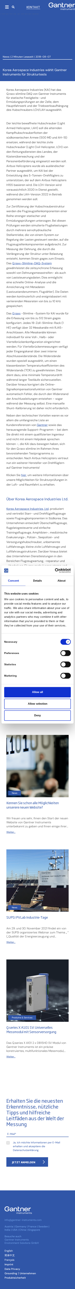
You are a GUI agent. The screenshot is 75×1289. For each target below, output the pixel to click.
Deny (37, 715)
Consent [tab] (13, 580)
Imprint (9, 1264)
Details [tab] (37, 580)
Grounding (11, 1273)
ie (24, 475)
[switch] (64, 653)
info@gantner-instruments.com (23, 1220)
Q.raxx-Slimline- (23, 263)
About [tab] (62, 580)
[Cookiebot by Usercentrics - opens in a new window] (55, 570)
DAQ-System (43, 263)
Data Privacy (12, 1269)
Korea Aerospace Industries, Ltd (27, 509)
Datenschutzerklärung (26, 1150)
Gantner (42, 425)
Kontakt (33, 7)
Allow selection (37, 703)
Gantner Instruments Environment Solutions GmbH (22, 1241)
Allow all (37, 692)
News (6, 56)
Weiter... (10, 832)
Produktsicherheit (15, 1277)
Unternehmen (28, 1273)
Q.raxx (16, 313)
